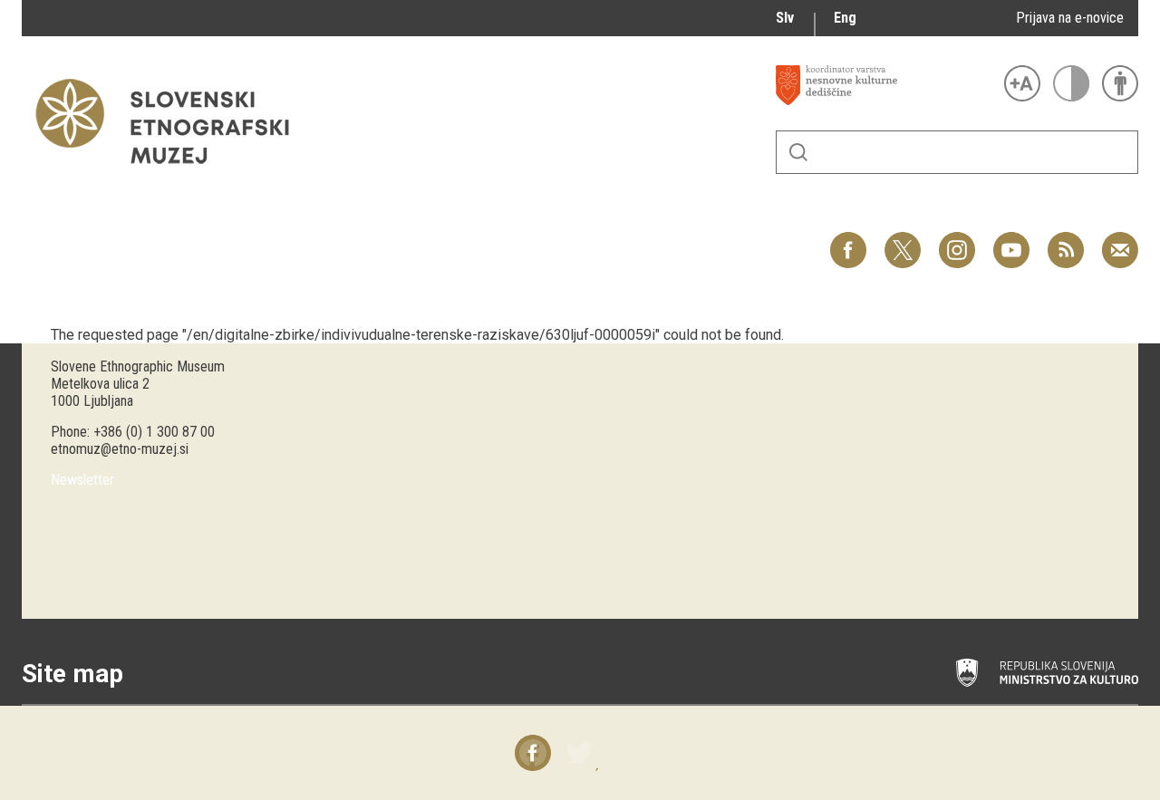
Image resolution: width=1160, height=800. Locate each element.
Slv (785, 17)
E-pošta (1120, 240)
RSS (1061, 240)
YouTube (1011, 240)
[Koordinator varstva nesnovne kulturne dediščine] (885, 85)
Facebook (848, 240)
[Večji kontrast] (1071, 83)
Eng (845, 17)
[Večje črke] (1022, 83)
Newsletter (82, 479)
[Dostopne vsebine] (1120, 83)
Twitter (902, 240)
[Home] (171, 172)
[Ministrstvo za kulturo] (1047, 673)
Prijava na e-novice (1070, 17)
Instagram (957, 240)
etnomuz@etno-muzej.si (119, 449)
